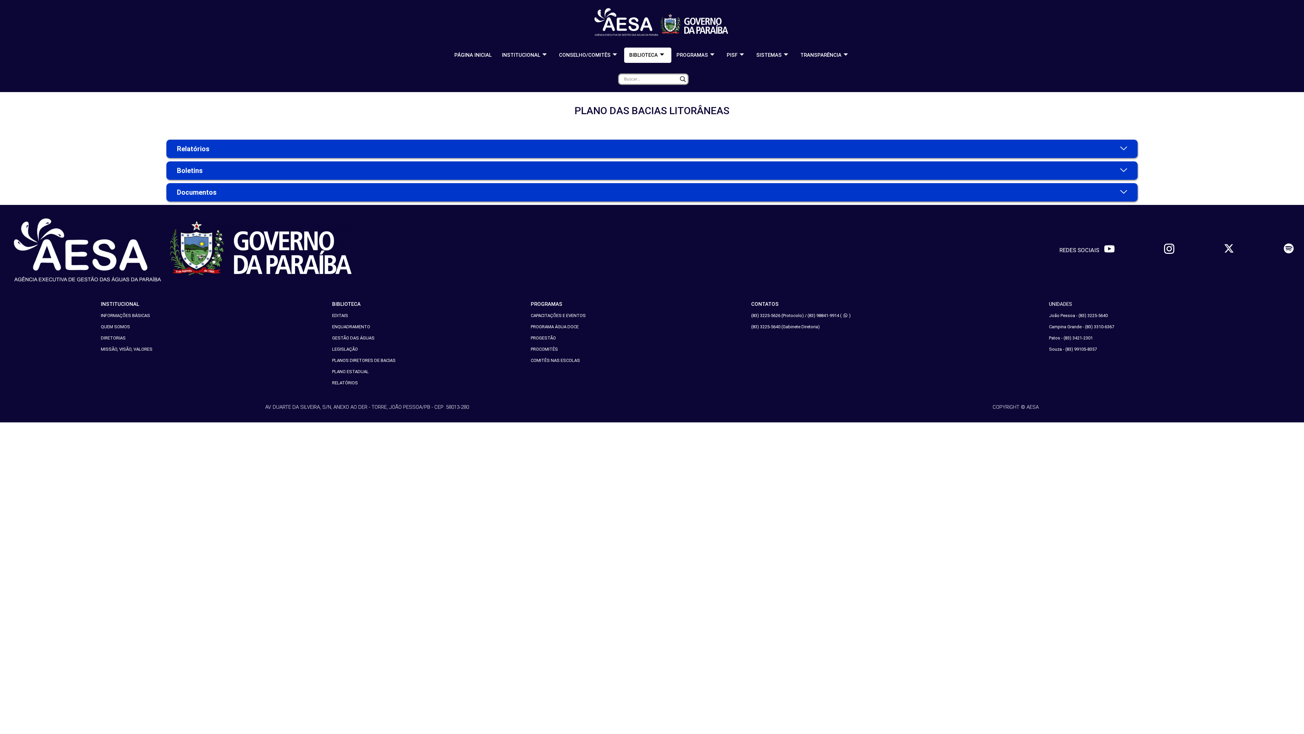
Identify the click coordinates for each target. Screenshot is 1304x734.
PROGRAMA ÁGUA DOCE (555, 326)
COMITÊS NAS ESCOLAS (555, 360)
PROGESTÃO (543, 337)
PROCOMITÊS (544, 349)
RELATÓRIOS (345, 382)
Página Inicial (473, 55)
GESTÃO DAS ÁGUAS (353, 337)
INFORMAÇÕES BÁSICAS (125, 315)
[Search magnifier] (683, 79)
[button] (652, 149)
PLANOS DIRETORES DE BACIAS (364, 360)
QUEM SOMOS (115, 326)
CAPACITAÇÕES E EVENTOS (558, 315)
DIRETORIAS (113, 337)
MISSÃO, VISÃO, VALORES (126, 349)
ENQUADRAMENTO (351, 326)
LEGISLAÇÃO (345, 349)
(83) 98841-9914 (823, 315)
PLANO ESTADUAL (350, 371)
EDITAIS (340, 315)
